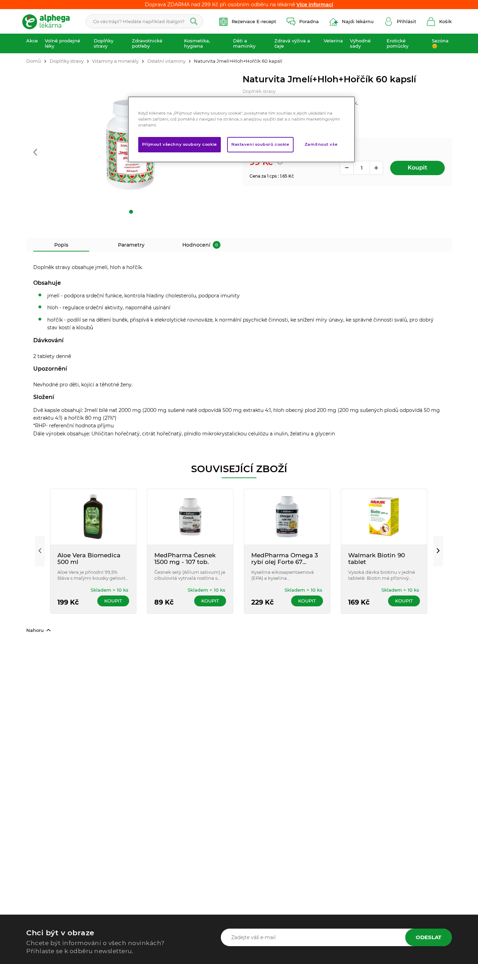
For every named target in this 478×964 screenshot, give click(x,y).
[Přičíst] (376, 168)
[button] (35, 152)
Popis (61, 245)
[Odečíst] (347, 168)
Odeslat (428, 937)
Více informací (314, 4)
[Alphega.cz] (49, 21)
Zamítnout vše (321, 144)
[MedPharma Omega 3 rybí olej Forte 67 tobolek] (287, 517)
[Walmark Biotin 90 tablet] (384, 517)
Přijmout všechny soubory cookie (179, 144)
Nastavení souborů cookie (260, 144)
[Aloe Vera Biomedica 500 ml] (93, 517)
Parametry (131, 245)
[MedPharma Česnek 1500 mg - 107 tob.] (190, 517)
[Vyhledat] (194, 21)
